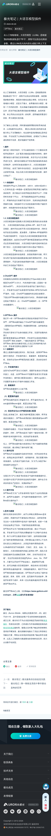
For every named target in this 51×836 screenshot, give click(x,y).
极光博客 (12, 49)
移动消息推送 (8, 627)
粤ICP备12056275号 (37, 827)
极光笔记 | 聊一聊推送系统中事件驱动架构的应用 (28, 685)
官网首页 (3, 49)
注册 (31, 702)
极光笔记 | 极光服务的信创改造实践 (28, 679)
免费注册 (27, 735)
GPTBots (8, 28)
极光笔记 (18, 28)
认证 (18, 594)
